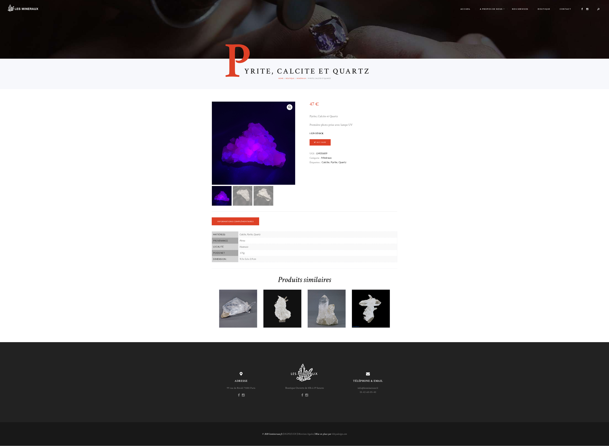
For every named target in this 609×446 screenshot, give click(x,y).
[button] (289, 107)
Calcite (325, 162)
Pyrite (334, 162)
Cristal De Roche (238, 300)
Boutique (290, 78)
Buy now (321, 142)
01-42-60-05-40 (368, 392)
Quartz (342, 162)
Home (281, 78)
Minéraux (301, 78)
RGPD (287, 434)
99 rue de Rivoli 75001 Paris (241, 388)
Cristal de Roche (282, 300)
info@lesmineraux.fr (368, 388)
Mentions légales (305, 434)
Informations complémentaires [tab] (235, 221)
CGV (294, 434)
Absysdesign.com (339, 434)
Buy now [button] (239, 315)
